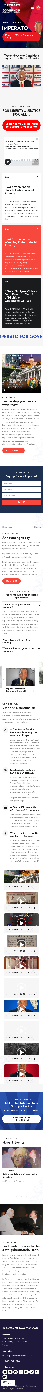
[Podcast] (31, 1372)
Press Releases (9, 1171)
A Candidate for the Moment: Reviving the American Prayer (23, 732)
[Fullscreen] (34, 886)
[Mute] (29, 886)
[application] (21, 880)
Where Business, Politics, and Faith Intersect (25, 834)
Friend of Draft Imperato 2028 (19, 37)
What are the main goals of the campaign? (18, 649)
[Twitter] (10, 1372)
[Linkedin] (15, 1372)
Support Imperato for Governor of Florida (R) (16, 689)
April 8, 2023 (6, 1181)
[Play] (8, 886)
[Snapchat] (37, 1372)
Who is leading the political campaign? (16, 641)
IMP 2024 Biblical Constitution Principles (20, 1176)
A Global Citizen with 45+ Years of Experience (24, 809)
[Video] (4, 1376)
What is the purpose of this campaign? (16, 605)
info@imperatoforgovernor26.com (17, 1355)
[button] (32, 7)
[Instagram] (21, 1372)
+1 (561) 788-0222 (11, 1361)
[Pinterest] (26, 1372)
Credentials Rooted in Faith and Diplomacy (23, 771)
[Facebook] (4, 1372)
